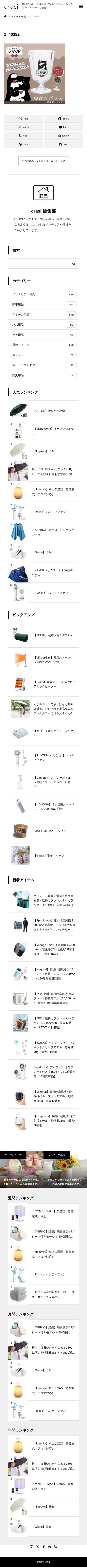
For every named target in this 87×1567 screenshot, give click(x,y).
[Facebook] (43, 1547)
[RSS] (56, 1547)
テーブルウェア (13, 1155)
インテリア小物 (56, 1155)
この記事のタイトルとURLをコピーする (44, 161)
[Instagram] (31, 1547)
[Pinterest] (50, 1547)
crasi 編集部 (43, 211)
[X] (37, 1547)
